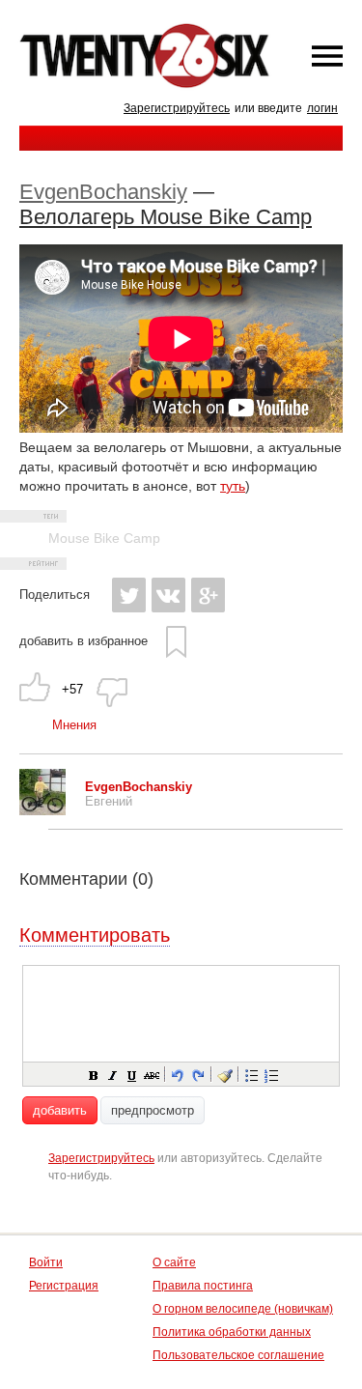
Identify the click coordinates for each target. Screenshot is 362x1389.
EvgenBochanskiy (103, 192)
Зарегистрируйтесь (177, 108)
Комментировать (94, 935)
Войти (46, 1262)
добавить (60, 1110)
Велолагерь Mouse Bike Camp (165, 217)
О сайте (174, 1262)
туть (232, 486)
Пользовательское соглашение (238, 1355)
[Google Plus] (208, 595)
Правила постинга (203, 1285)
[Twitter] (129, 595)
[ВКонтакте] (168, 595)
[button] (92, 1074)
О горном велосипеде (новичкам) (243, 1309)
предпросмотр (152, 1110)
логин (322, 108)
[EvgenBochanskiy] (42, 811)
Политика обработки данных (232, 1332)
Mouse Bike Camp (104, 538)
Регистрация (63, 1285)
